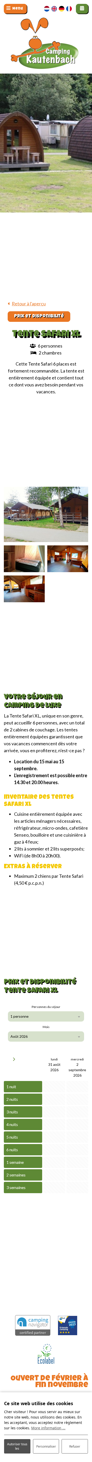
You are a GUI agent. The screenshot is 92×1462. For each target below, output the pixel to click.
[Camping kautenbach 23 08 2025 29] (46, 514)
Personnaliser (46, 1446)
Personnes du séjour (46, 1007)
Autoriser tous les (17, 1446)
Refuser (74, 1446)
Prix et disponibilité (39, 316)
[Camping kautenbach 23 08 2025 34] (67, 558)
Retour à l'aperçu (29, 303)
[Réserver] (82, 9)
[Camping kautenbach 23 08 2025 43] (24, 588)
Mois (46, 1027)
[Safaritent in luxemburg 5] (24, 558)
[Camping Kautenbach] (46, 54)
